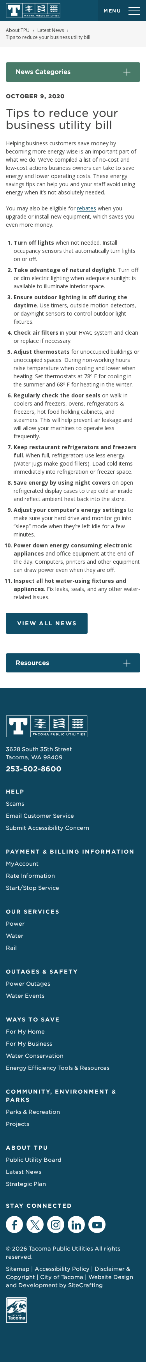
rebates (86, 208)
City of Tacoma (61, 1277)
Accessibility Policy (62, 1269)
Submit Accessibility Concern (47, 828)
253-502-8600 (34, 769)
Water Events (25, 996)
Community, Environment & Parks (61, 1096)
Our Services (33, 912)
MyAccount (22, 864)
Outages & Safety (42, 972)
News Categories (43, 72)
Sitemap (18, 1269)
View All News (47, 623)
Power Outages (28, 984)
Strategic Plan (26, 1184)
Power (15, 924)
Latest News (23, 1172)
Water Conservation (34, 1056)
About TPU (27, 1148)
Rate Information (30, 876)
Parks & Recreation (33, 1112)
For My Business (29, 1044)
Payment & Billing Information (70, 852)
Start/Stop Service (32, 888)
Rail (11, 948)
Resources (32, 663)
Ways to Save (33, 1019)
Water (14, 936)
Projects (17, 1124)
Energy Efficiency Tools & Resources (57, 1068)
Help (15, 792)
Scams (15, 804)
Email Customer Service (40, 816)
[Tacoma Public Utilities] (33, 10)
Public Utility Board (34, 1160)
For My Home (25, 1032)
